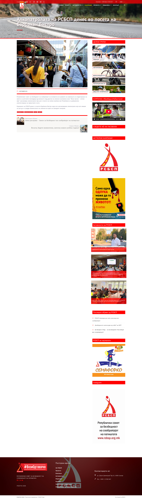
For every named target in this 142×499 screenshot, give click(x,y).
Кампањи (88, 5)
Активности (77, 5)
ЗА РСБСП (59, 468)
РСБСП (67, 5)
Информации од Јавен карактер (66, 487)
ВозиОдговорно (29, 112)
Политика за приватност (64, 484)
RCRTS (123, 497)
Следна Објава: (55, 127)
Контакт (116, 5)
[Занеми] (120, 119)
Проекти (97, 5)
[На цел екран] (123, 119)
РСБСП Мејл (41, 497)
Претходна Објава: (52, 119)
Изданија (106, 5)
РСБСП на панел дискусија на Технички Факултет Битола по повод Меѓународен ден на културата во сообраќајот (108, 301)
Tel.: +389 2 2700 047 (104, 479)
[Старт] (94, 119)
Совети (40, 112)
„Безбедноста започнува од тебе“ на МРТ (103, 249)
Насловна (60, 5)
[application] (108, 111)
